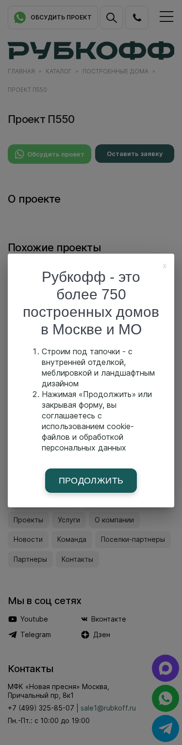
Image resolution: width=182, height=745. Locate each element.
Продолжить (91, 480)
